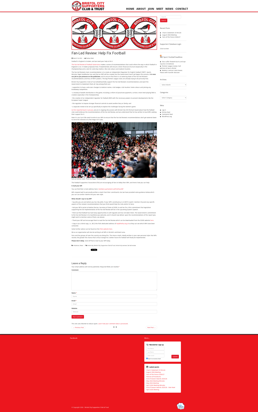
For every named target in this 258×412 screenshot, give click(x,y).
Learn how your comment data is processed (113, 324)
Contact (181, 9)
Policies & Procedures (153, 377)
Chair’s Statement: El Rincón (171, 33)
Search (163, 20)
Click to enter (164, 49)
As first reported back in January (82, 110)
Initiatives (76, 245)
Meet (159, 9)
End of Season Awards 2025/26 (156, 379)
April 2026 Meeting (152, 390)
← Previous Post (78, 327)
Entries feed (166, 112)
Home (130, 9)
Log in (164, 110)
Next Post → (151, 327)
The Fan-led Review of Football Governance (86, 64)
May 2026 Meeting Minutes (155, 381)
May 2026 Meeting (152, 383)
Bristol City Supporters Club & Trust (104, 245)
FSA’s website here (106, 229)
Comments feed (167, 114)
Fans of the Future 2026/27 (171, 37)
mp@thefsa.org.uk (122, 223)
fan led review (132, 245)
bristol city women (121, 245)
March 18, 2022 (77, 58)
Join (151, 9)
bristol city (90, 245)
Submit (175, 357)
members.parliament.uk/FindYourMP (110, 189)
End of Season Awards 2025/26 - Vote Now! (160, 387)
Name (74, 293)
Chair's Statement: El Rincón (155, 370)
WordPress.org (167, 116)
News (169, 9)
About (141, 9)
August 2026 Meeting (169, 35)
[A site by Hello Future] (180, 406)
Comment (75, 270)
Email (74, 301)
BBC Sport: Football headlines (171, 57)
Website (74, 308)
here (151, 220)
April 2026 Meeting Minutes (155, 385)
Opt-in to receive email (154, 358)
